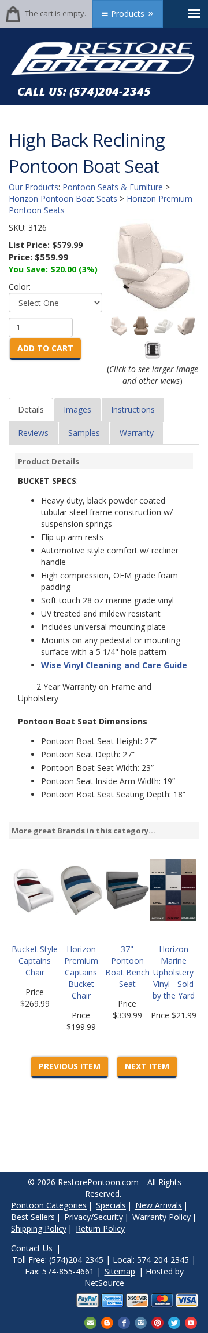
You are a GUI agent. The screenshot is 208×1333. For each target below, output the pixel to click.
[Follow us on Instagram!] (140, 1321)
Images (77, 409)
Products (128, 13)
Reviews (33, 432)
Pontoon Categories (49, 1205)
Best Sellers (33, 1216)
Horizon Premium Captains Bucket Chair (81, 972)
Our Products (33, 186)
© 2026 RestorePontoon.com (83, 1182)
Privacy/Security (93, 1216)
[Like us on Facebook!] (124, 1321)
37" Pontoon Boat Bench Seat (127, 966)
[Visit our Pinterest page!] (157, 1321)
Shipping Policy (38, 1228)
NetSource (104, 1282)
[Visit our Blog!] (107, 1321)
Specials (111, 1205)
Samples (84, 432)
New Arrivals (158, 1205)
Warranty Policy (161, 1216)
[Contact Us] (90, 1321)
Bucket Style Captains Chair (35, 961)
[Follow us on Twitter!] (174, 1321)
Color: (20, 286)
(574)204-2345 (110, 91)
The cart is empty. (55, 13)
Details (31, 409)
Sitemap (120, 1271)
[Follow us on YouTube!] (191, 1321)
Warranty (137, 432)
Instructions (133, 409)
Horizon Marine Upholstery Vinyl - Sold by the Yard (174, 972)
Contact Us (32, 1248)
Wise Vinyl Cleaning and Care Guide (114, 665)
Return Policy (100, 1228)
